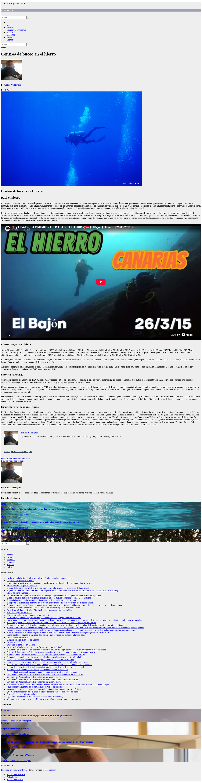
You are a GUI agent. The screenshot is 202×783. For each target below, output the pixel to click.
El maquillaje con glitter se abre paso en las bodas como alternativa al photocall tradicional (46, 657)
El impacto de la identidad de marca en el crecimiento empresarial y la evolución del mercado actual (50, 603)
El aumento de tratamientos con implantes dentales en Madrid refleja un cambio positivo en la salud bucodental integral (58, 684)
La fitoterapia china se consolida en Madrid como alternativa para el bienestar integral (43, 608)
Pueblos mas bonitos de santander (15, 458)
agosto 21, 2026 (8, 721)
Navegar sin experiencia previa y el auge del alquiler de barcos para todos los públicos (44, 689)
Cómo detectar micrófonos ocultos (21, 694)
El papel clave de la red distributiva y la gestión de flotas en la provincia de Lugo (41, 600)
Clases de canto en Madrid (18, 593)
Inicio (9, 25)
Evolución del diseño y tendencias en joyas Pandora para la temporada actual (40, 578)
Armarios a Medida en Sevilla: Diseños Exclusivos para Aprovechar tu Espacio (41, 610)
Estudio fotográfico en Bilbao (19, 612)
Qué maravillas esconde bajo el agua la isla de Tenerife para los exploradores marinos (40, 509)
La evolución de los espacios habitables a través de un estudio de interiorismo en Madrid (45, 674)
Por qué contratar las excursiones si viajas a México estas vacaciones (32, 535)
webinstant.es (7, 10)
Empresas (11, 562)
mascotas (10, 564)
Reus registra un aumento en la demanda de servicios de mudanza (35, 687)
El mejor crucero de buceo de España (23, 640)
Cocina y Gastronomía (16, 30)
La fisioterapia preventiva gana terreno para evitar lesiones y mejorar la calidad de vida (44, 617)
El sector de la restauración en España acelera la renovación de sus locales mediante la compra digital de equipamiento (58, 632)
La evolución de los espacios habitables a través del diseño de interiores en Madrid (42, 679)
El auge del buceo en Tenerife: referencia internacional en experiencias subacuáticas (40, 522)
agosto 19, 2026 (8, 734)
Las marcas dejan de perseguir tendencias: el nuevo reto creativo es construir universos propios (47, 662)
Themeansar (50, 770)
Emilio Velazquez (13, 85)
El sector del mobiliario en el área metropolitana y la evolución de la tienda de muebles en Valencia (49, 664)
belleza (10, 554)
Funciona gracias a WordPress (14, 770)
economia (11, 559)
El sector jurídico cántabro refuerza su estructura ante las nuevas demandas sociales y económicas (49, 598)
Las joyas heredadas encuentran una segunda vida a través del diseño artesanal (40, 659)
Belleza (10, 27)
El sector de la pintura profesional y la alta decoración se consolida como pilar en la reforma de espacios (51, 652)
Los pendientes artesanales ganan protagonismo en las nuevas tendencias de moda (42, 672)
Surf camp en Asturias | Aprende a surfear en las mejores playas (34, 677)
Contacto (10, 40)
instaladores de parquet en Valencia (22, 585)
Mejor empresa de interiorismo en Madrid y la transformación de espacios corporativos (44, 699)
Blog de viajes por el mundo (13, 461)
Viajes (9, 37)
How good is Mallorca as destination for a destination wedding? (34, 647)
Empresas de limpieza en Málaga (21, 645)
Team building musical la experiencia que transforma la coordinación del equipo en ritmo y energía (49, 583)
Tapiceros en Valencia (16, 642)
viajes (3, 47)
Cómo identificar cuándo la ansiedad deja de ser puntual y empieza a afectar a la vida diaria (46, 635)
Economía (11, 32)
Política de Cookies (15, 779)
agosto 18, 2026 (8, 747)
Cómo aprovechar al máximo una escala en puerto (28, 615)
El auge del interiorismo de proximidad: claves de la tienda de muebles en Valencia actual (45, 667)
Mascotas (11, 35)
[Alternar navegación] (2, 15)
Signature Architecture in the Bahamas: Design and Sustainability (35, 697)
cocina (9, 557)
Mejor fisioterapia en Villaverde (20, 580)
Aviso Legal (12, 777)
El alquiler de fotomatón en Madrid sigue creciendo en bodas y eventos (37, 669)
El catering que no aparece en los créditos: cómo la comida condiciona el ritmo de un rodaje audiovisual (51, 622)
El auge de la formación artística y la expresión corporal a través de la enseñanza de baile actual (48, 588)
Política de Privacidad (16, 774)
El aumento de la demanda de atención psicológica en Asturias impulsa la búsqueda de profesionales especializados (56, 650)
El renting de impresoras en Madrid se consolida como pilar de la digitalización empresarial (46, 654)
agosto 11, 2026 (8, 760)
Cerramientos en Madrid (17, 637)
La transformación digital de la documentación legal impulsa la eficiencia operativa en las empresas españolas (54, 595)
